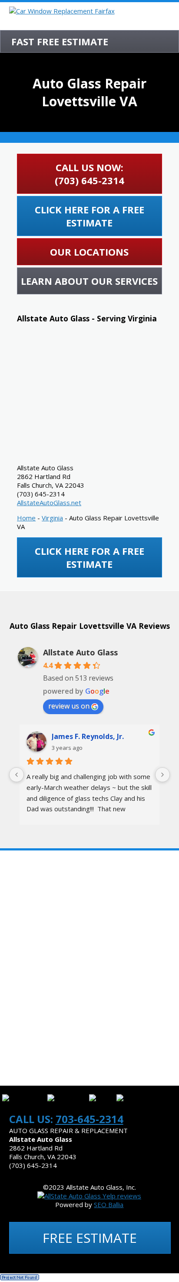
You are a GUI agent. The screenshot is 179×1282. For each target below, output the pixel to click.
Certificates (31, 889)
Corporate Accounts (47, 1020)
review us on (69, 706)
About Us (25, 863)
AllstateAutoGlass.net (49, 502)
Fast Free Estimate (59, 41)
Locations (27, 968)
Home (26, 517)
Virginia (52, 517)
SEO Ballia (108, 1204)
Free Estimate (90, 1238)
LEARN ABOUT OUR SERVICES (89, 280)
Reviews (23, 942)
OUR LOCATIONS (89, 251)
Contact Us (29, 1072)
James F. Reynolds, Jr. (88, 736)
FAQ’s (18, 915)
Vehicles (24, 994)
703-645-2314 (89, 1119)
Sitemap (23, 1046)
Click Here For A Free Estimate (89, 216)
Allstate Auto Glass (80, 652)
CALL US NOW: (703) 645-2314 (89, 174)
